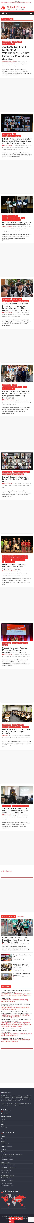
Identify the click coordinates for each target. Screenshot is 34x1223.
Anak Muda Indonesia (8, 215)
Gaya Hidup (9, 1030)
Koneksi (3, 1141)
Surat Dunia (29, 145)
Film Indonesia (22, 656)
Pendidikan (11, 43)
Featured (15, 41)
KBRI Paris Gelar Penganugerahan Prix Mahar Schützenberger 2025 (16, 223)
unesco (28, 656)
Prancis (5, 735)
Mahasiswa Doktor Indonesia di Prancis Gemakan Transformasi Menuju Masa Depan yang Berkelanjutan (15, 394)
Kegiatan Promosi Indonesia (15, 558)
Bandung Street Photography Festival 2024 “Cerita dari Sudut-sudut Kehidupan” (21, 965)
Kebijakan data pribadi (7, 1146)
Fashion (22, 643)
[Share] (13, 1221)
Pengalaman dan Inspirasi (22, 301)
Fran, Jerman (16, 976)
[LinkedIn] (15, 1218)
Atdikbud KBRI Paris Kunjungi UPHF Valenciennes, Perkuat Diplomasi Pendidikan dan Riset (15, 53)
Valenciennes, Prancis (10, 62)
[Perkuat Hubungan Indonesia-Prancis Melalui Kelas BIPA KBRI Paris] (17, 453)
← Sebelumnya (6, 871)
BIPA (17, 149)
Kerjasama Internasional (15, 726)
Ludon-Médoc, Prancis (18, 958)
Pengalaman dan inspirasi (14, 316)
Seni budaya (4, 1127)
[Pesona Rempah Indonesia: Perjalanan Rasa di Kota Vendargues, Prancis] (17, 537)
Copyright (3, 1149)
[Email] (10, 1221)
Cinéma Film (15, 643)
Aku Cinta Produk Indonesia (9, 555)
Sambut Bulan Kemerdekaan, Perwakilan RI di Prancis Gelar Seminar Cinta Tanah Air (15, 810)
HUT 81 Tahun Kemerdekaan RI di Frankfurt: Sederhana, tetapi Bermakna (15, 1016)
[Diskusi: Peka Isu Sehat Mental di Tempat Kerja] (6, 974)
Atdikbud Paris (19, 64)
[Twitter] (13, 1218)
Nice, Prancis (7, 815)
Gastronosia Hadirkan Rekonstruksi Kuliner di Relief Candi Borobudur (15, 1008)
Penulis (3, 1136)
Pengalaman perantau (6, 1013)
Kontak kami (4, 1139)
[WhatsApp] (21, 1218)
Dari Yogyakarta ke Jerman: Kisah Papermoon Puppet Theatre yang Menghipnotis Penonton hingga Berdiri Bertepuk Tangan (16, 1024)
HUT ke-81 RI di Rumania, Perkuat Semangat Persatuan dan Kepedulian (15, 1040)
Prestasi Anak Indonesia (14, 231)
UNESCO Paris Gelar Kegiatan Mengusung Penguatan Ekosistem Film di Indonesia (14, 650)
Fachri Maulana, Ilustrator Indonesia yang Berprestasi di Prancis (14, 1000)
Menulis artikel (5, 1144)
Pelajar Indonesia (17, 66)
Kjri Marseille (27, 402)
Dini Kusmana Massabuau (25, 735)
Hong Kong (5, 944)
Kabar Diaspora (18, 386)
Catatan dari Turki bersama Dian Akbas (10, 990)
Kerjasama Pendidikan (7, 66)
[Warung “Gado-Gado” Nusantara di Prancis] (6, 955)
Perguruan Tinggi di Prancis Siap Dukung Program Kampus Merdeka (16, 731)
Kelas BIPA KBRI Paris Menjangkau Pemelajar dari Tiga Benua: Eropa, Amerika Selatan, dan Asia (17, 141)
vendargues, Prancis (9, 571)
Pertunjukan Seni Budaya (7, 1006)
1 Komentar (6, 737)
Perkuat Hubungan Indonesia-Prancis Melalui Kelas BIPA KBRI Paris (15, 479)
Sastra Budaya (19, 474)
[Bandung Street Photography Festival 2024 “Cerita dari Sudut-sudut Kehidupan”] (6, 964)
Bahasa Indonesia (7, 134)
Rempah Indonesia (21, 575)
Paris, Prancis (7, 145)
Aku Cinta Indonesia (6, 1028)
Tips (2, 1121)
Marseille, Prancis (8, 400)
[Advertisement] (17, 95)
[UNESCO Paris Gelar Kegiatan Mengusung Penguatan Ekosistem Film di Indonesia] (17, 624)
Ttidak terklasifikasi (5, 998)
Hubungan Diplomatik (20, 1004)
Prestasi (18, 220)
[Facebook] (10, 1218)
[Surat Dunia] (3, 13)
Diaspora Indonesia (17, 806)
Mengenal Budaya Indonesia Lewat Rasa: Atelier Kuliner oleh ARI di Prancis (16, 1034)
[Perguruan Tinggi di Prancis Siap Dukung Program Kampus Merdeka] (17, 706)
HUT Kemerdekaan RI (11, 992)
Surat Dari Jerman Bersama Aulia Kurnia (22, 1013)
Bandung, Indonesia (17, 969)
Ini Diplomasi (15, 1030)
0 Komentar (10, 64)
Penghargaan (5, 231)
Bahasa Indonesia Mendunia (8, 149)
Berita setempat (7, 41)
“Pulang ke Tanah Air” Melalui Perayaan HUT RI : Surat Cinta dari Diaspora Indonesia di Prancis (16, 994)
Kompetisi (17, 218)
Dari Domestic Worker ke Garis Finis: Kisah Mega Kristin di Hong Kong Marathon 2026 (16, 939)
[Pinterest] (18, 1218)
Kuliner (27, 1004)
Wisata (3, 1119)
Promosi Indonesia (9, 562)
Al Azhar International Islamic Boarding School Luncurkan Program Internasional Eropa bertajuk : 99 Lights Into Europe (15, 306)
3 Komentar (13, 573)
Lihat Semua (20, 916)
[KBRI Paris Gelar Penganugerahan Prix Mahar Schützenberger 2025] (17, 197)
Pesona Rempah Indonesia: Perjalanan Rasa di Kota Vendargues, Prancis (13, 566)
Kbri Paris (25, 64)
